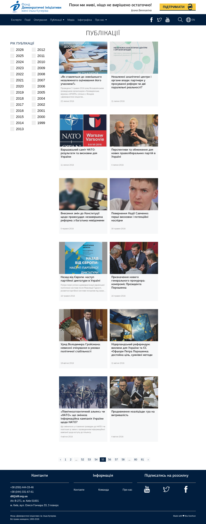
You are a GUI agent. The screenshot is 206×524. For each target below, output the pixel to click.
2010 (41, 62)
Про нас (127, 489)
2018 (20, 98)
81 (142, 459)
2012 (41, 50)
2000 (41, 117)
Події (28, 19)
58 (123, 459)
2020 (20, 86)
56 (109, 459)
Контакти (79, 489)
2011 (41, 56)
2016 (20, 111)
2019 (20, 92)
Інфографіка (85, 19)
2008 (41, 74)
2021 (20, 80)
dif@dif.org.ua (19, 496)
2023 (20, 68)
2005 (41, 92)
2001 (41, 111)
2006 (41, 86)
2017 (20, 105)
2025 (20, 56)
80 (135, 459)
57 (116, 459)
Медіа (71, 19)
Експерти (16, 19)
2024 (20, 62)
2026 (20, 50)
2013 (20, 129)
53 (89, 459)
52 (82, 459)
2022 (20, 74)
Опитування (40, 19)
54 (96, 459)
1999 (41, 123)
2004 (41, 98)
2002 (41, 105)
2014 (20, 123)
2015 (20, 117)
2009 (41, 68)
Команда (103, 489)
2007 (41, 80)
